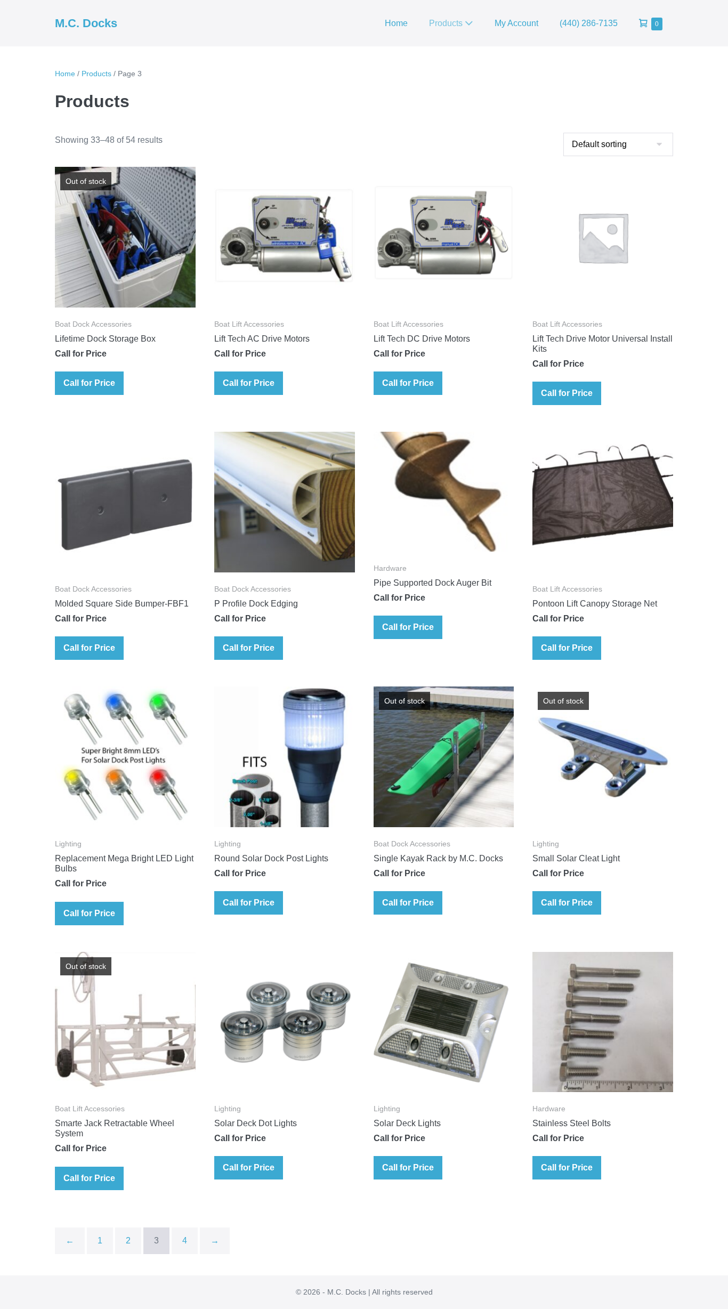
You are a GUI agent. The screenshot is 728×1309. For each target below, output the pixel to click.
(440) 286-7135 (589, 23)
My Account (516, 23)
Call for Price (89, 382)
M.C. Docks (86, 23)
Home (396, 23)
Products (447, 23)
